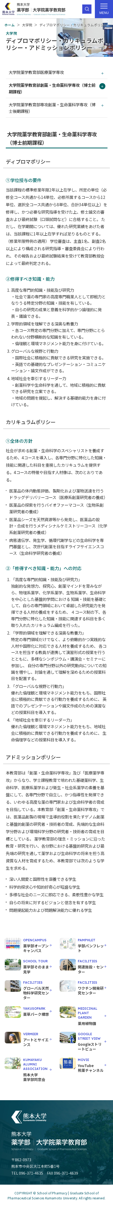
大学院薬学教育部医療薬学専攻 (36, 72)
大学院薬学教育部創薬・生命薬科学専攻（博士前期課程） (52, 88)
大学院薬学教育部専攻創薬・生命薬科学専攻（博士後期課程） (52, 108)
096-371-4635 (31, 1173)
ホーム (9, 24)
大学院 (27, 24)
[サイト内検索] (86, 9)
